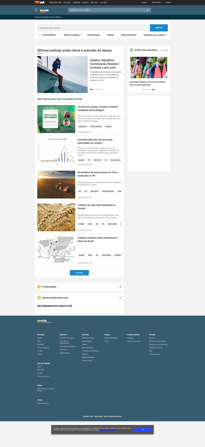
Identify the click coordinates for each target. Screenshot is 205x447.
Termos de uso (154, 354)
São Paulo (97, 160)
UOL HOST (67, 2)
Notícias (85, 335)
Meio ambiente (128, 35)
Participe (130, 338)
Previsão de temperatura (64, 342)
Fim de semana (43, 348)
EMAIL (168, 2)
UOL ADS (103, 2)
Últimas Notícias (96, 126)
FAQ (150, 351)
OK (143, 429)
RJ (106, 160)
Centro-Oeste (112, 224)
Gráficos (63, 335)
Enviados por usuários (154, 35)
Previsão (40, 335)
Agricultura (82, 126)
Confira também (133, 335)
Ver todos (164, 50)
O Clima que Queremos (90, 351)
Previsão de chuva (67, 338)
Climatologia (64, 353)
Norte (90, 224)
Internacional (87, 361)
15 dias (40, 351)
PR (86, 191)
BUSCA (144, 2)
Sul (80, 191)
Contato (152, 335)
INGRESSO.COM (55, 2)
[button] (91, 89)
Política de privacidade (108, 430)
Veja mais (79, 273)
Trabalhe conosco (156, 348)
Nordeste (118, 255)
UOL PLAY (94, 2)
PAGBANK (76, 2)
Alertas (84, 354)
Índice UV (63, 350)
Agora (39, 338)
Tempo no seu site (133, 341)
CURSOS (85, 2)
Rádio (106, 341)
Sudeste (81, 160)
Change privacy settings (158, 344)
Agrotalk (108, 126)
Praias (39, 354)
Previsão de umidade (68, 346)
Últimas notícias (71, 35)
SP (89, 160)
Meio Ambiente (87, 348)
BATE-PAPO (156, 2)
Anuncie (152, 338)
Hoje (39, 341)
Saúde (110, 35)
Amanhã (40, 344)
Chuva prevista (43, 403)
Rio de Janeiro (115, 160)
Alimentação (93, 35)
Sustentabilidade (88, 357)
